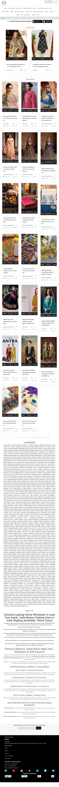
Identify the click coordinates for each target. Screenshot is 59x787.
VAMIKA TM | (35, 590)
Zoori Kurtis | (39, 604)
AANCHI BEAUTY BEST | (49, 448)
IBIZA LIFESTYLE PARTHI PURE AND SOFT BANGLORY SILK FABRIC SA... (48, 373)
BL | (47, 466)
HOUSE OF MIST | (31, 486)
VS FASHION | (44, 599)
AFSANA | (16, 452)
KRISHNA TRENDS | (44, 509)
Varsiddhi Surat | (14, 594)
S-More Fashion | (24, 563)
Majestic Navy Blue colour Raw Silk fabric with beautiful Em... (48, 170)
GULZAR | (18, 483)
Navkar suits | (30, 538)
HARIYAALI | (49, 483)
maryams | (28, 526)
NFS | (22, 540)
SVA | (28, 583)
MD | (40, 528)
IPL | (11, 488)
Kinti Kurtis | (15, 507)
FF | (9, 478)
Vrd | (30, 599)
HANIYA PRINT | (34, 483)
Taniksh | (38, 585)
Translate (55, 2)
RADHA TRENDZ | (22, 550)
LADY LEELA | (17, 512)
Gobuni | (15, 481)
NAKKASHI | (45, 537)
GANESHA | (10, 479)
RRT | (10, 561)
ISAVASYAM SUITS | (18, 488)
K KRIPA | (17, 493)
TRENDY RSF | (46, 587)
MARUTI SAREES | (20, 526)
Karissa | (27, 498)
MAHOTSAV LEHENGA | (28, 523)
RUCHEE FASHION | (26, 561)
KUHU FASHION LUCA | (20, 511)
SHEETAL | (27, 573)
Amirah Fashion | (9, 455)
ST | (40, 580)
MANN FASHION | (50, 524)
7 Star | (53, 446)
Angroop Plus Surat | (42, 455)
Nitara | (21, 542)
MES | (48, 530)
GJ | (45, 479)
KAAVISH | (31, 493)
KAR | (13, 498)
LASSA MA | (44, 512)
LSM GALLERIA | (49, 517)
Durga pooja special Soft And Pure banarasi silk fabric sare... (10, 169)
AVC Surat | (26, 460)
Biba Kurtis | (51, 464)
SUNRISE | (48, 582)
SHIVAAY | (44, 573)
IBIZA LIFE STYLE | (41, 486)
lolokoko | (41, 517)
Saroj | (20, 569)
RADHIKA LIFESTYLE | (44, 550)
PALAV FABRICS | (38, 543)
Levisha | (38, 516)
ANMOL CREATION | (32, 457)
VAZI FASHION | (28, 594)
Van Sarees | (47, 590)
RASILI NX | (49, 556)
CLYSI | (23, 469)
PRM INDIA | (22, 549)
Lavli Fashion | (34, 514)
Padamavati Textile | (19, 543)
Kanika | (53, 497)
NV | (33, 542)
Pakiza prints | (29, 543)
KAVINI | (41, 500)
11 (38, 437)
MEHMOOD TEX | (41, 530)
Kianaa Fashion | (9, 505)
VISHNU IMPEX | (8, 597)
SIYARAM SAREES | (50, 578)
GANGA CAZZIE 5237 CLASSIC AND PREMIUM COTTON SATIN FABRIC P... (29, 118)
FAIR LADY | (24, 476)
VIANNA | (42, 594)
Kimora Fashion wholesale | (46, 505)
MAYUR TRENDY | (24, 528)
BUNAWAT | (37, 445)
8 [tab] (37, 76)
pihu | (35, 545)
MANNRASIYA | (7, 526)
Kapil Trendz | (8, 498)
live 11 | (26, 517)
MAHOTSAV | (7, 523)
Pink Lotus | (43, 545)
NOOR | (30, 542)
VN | (51, 597)
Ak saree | (27, 452)
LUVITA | (25, 519)
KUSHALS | (32, 511)
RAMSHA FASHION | (12, 554)
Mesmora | (52, 530)
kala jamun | (44, 495)
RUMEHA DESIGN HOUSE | (45, 561)
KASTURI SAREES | (34, 500)
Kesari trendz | (46, 502)
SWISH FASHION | (50, 583)
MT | (31, 535)
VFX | (38, 594)
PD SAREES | (23, 545)
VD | (33, 594)
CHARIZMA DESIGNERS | (44, 467)
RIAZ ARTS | (49, 557)
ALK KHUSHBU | (34, 453)
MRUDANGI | (26, 535)
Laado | (42, 511)
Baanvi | (6, 462)
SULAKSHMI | (35, 582)
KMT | (26, 507)
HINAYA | (29, 485)
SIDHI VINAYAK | (32, 578)
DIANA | (28, 472)
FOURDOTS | (37, 478)
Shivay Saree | (51, 573)
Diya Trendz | (39, 472)
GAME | (48, 478)
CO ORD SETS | (29, 469)
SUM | (40, 582)
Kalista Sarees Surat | (27, 497)
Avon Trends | (33, 460)
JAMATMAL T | (49, 488)
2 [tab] (25, 76)
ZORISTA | (46, 604)
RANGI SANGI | (45, 554)
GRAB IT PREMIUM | (23, 481)
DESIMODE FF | (43, 471)
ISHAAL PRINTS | (27, 488)
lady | (11, 512)
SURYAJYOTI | (14, 583)
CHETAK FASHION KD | (15, 469)
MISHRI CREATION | (9, 531)
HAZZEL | (11, 485)
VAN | (41, 590)
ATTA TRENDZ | (19, 460)
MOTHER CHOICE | (50, 533)
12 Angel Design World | (36, 446)
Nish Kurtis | (47, 540)
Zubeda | (13, 606)
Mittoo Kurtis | (27, 531)
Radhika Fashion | (32, 550)
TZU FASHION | (37, 588)
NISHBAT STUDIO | (14, 542)
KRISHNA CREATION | (33, 509)
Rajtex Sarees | (51, 552)
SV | (25, 583)
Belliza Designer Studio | (29, 464)
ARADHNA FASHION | (9, 459)
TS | (20, 588)
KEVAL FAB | (19, 504)
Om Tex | (40, 542)
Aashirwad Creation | (34, 450)
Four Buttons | (29, 478)
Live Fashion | (33, 517)
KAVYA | (46, 500)
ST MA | (43, 580)
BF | (47, 464)
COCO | (36, 469)
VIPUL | (18, 595)
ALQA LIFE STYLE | (50, 453)
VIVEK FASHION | (35, 597)
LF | (42, 516)
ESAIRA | (39, 474)
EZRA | (19, 476)
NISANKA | (31, 540)
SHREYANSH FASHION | (25, 576)
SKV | (7, 580)
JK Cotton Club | (11, 492)
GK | (47, 479)
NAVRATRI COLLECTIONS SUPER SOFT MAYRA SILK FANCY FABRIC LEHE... (47, 118)
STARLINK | (48, 580)
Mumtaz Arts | (47, 535)
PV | (43, 549)
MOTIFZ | (6, 535)
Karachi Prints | (20, 498)
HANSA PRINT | (42, 483)
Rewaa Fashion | (34, 557)
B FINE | (48, 460)
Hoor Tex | (7, 486)
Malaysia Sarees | (9, 524)
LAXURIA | (32, 516)
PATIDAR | (6, 545)
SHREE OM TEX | (51, 575)
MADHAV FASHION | (12, 521)
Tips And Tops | (37, 587)
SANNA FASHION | (37, 568)
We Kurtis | (15, 601)
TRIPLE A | (52, 587)
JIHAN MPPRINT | (28, 490)
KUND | (28, 511)
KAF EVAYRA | (47, 493)
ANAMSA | (33, 455)
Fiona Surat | (15, 478)
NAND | (50, 537)
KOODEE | (41, 507)
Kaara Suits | (24, 493)
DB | (14, 471)
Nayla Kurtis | (43, 538)
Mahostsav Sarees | (49, 521)
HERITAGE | (16, 485)
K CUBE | (12, 493)
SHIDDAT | (33, 573)
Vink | (14, 595)
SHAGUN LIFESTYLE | (19, 571)
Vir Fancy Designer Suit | (40, 595)
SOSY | (30, 580)
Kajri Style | (26, 495)
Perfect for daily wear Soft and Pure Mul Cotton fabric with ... (28, 270)
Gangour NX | (27, 479)
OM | (36, 542)
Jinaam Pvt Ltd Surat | (39, 490)
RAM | (5, 554)
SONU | (26, 580)
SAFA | (11, 564)
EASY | (53, 472)
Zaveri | (11, 604)
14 (46, 437)
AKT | (36, 452)
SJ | (5, 580)
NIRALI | (26, 540)
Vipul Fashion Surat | (26, 595)
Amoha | (14, 445)
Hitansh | (52, 485)
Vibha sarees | (48, 594)
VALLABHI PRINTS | (9, 590)
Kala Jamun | (7, 445)
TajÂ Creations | (29, 585)
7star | (6, 448)
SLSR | (10, 580)
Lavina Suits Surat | (14, 514)
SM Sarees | (15, 580)
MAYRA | (49, 526)
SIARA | (18, 578)
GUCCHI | (33, 481)
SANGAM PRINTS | (45, 566)
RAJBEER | (6, 552)
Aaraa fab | (7, 450)
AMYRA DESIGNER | (26, 455)
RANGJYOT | (52, 554)
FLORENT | (21, 478)
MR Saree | (15, 535)
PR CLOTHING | (35, 547)
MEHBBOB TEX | (27, 530)
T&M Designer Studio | (17, 585)
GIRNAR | (41, 479)
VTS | (51, 599)
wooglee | (35, 601)
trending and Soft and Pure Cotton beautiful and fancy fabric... (9, 219)
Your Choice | (19, 602)
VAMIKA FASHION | (19, 590)
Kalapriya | (7, 497)
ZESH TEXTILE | (18, 604)
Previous (3, 52)
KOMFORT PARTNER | (33, 507)
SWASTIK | (33, 583)
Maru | (13, 526)
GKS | (49, 479)
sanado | (32, 566)
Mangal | (25, 524)
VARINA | (49, 592)
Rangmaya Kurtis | (15, 556)
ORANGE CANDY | (48, 542)
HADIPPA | (24, 483)
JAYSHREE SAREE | (19, 490)
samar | (16, 566)
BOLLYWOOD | (16, 467)
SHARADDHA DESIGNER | (17, 573)
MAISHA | (37, 523)
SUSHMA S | (21, 583)
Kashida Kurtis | (9, 500)
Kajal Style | (18, 495)
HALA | (28, 483)
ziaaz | (25, 604)
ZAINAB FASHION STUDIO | (35, 602)
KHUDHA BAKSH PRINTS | (29, 504)
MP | (10, 535)
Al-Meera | (22, 453)
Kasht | (16, 500)
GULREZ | (13, 483)
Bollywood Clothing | (27, 467)
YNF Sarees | (11, 602)
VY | (54, 599)
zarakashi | (19, 446)
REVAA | (23, 557)
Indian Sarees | (51, 486)
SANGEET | (52, 566)
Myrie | (53, 535)
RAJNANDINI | (12, 552)
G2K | (44, 478)
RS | (13, 561)
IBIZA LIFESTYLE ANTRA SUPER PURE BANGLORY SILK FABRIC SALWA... (10, 372)
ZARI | (53, 602)
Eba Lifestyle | (8, 474)
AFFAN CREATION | (9, 452)
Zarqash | (6, 604)
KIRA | (20, 507)
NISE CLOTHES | (38, 540)
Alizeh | (27, 453)
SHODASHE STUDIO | (9, 575)
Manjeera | (31, 524)
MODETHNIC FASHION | (41, 531)
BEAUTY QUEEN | (8, 464)
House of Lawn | (22, 486)
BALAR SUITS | (34, 462)
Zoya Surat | (52, 604)
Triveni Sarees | (14, 588)
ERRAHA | (35, 474)
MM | (33, 531)
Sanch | (37, 566)
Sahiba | (21, 564)
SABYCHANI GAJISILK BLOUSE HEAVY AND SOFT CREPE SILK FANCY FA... (48, 272)
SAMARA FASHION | (24, 566)
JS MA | (47, 492)
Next (57, 52)
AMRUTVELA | (17, 455)
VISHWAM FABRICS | (17, 597)
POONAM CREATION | (14, 547)
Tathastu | (7, 587)
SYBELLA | (7, 585)
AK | (22, 452)
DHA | (13, 472)
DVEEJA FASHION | (47, 472)
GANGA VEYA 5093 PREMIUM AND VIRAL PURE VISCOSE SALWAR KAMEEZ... (48, 323)
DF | (10, 472)
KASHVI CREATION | (24, 500)
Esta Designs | (46, 474)
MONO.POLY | (32, 533)
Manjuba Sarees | (40, 524)
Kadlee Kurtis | (38, 493)
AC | (44, 450)
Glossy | (10, 481)
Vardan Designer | (41, 592)
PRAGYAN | (42, 547)
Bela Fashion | (17, 464)
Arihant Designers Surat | (30, 459)
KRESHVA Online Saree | (16, 509)
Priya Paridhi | (14, 549)
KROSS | (12, 511)
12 (40, 437)
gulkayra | (38, 481)
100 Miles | (26, 446)
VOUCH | (25, 599)
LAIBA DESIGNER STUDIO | (34, 512)
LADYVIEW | (24, 512)
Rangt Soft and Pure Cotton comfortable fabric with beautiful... (28, 219)
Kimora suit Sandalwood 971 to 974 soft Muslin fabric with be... (10, 118)
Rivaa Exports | (34, 559)
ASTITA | (13, 460)
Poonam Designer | (25, 547)
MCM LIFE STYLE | (34, 528)
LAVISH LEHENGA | (25, 514)
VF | (35, 594)
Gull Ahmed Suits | (47, 481)
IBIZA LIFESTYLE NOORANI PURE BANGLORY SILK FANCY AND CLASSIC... (29, 372)
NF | (20, 540)
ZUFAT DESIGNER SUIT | (22, 606)
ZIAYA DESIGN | (31, 604)
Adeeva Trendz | (49, 450)
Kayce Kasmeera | (17, 502)
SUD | (25, 582)
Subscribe (38, 728)
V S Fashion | (45, 588)
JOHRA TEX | (40, 492)
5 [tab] (31, 76)
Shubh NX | (44, 576)
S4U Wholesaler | (35, 563)
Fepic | (6, 478)
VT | (49, 599)
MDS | (50, 528)
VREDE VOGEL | (36, 599)
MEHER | (34, 530)
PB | (10, 545)
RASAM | (43, 556)
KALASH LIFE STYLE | (15, 497)
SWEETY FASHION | (41, 583)
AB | (42, 450)
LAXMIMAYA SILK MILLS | (49, 514)
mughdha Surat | (38, 535)
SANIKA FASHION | (9, 568)
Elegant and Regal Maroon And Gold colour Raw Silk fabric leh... (28, 169)
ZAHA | (26, 602)
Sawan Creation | (41, 569)
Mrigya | (20, 535)
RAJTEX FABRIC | (42, 552)
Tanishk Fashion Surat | (48, 585)
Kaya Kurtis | (51, 500)
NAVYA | (37, 538)
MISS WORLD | (18, 531)
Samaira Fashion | (9, 566)
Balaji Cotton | (13, 462)
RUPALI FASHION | (14, 563)
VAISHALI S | (52, 588)
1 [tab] (22, 76)
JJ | (5, 492)
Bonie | (35, 467)
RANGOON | (24, 556)
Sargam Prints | (13, 569)
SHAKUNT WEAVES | (38, 571)
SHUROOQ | (13, 578)
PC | (13, 545)
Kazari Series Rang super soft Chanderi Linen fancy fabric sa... (29, 423)
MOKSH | (25, 533)
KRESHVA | (7, 509)
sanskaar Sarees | (47, 568)
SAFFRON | (16, 564)
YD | (5, 602)
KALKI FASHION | (38, 497)
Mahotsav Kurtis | (16, 523)
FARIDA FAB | (30, 476)
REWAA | (27, 557)
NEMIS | (49, 538)
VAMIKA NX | (28, 590)
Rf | (45, 557)
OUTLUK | (10, 543)
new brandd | (14, 540)
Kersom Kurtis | (27, 502)
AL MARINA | (50, 452)
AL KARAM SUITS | (42, 452)
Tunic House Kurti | (27, 588)
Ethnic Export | (12, 476)
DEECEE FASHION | (20, 471)
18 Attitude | (47, 446)
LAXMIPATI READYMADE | (11, 516)
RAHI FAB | (52, 550)
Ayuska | (31, 445)
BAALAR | (53, 460)
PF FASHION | (30, 545)
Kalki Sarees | (47, 497)
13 (43, 437)
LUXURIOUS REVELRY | (34, 519)
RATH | (53, 556)
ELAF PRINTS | (17, 474)
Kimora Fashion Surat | (31, 505)
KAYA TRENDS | (8, 502)
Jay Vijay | (12, 490)
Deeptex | (36, 471)
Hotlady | (13, 486)
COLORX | (40, 469)
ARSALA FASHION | (47, 459)
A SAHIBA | (11, 448)
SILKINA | (38, 578)
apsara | (53, 457)
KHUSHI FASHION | (41, 504)
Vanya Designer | (31, 592)
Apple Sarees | (46, 457)
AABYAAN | (16, 448)
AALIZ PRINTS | (39, 448)
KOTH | (46, 507)
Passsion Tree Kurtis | (49, 543)
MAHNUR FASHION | (38, 521)
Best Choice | (41, 464)
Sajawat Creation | (28, 564)
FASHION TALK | (38, 476)
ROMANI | (47, 559)
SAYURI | (48, 569)
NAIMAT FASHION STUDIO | (34, 537)
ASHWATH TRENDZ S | (23, 445)
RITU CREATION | (13, 559)
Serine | (53, 569)
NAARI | (17, 537)
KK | (23, 507)
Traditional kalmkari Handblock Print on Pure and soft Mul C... (10, 270)
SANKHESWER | (28, 568)
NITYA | (26, 542)
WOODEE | (29, 601)
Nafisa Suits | (23, 537)
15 (48, 437)
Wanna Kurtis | (8, 601)
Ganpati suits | (35, 479)
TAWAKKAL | (13, 587)
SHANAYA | (47, 571)
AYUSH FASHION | (41, 460)
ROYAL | (52, 559)
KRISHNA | (25, 509)
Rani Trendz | (31, 556)
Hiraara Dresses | (37, 485)
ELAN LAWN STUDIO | (26, 474)
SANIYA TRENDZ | (18, 568)
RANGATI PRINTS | (36, 554)
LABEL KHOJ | (48, 511)
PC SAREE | (17, 545)
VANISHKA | (23, 592)
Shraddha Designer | (21, 575)
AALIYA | (33, 448)
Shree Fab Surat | (32, 575)
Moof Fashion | (41, 533)
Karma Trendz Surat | (36, 498)
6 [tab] (33, 76)
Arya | (53, 459)
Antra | (39, 457)
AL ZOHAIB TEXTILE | (13, 453)
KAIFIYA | (53, 493)
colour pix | (46, 469)
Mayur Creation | (14, 528)
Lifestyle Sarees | (9, 517)
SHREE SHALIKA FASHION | (11, 576)
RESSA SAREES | (17, 557)
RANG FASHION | (26, 554)
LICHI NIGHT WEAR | (49, 516)
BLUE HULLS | (8, 467)
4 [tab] (29, 76)
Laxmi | (41, 514)
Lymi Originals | (44, 519)
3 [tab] (27, 76)
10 (35, 437)
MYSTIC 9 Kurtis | (9, 537)
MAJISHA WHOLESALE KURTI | (47, 523)
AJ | (20, 452)
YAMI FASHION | (42, 601)
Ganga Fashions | (18, 479)
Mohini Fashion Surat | (16, 533)
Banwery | (52, 462)
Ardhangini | (18, 459)
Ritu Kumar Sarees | (24, 559)
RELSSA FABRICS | (8, 557)
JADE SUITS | (41, 488)
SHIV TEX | (39, 573)
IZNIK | (36, 488)
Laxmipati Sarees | (23, 516)
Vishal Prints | (51, 595)
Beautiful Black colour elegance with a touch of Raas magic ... (10, 321)
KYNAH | (37, 511)
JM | (17, 492)
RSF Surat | (17, 561)
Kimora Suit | (7, 507)
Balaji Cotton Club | (24, 462)
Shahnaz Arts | (29, 571)
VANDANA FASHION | (15, 592)
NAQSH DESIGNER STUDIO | (15, 538)
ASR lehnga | (7, 460)
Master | (44, 526)
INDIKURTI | (7, 488)
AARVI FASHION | (14, 450)
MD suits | (45, 528)
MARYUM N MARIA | (36, 526)
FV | (42, 478)
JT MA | (51, 492)
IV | (33, 488)
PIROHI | (49, 545)
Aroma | (40, 459)
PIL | (38, 545)
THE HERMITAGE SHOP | (23, 587)
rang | (20, 554)
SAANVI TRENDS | (46, 563)
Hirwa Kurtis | (46, 485)
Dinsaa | (32, 472)
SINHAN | (43, 578)
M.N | (50, 519)
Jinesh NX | (49, 490)
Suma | (44, 582)
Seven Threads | (8, 571)
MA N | (53, 519)
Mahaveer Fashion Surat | (25, 521)
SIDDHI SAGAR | (24, 578)
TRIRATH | (13, 446)
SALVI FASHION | (51, 564)
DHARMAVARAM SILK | (20, 472)
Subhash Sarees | (19, 582)
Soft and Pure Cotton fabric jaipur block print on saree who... (48, 221)
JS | (44, 492)
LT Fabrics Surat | (18, 519)
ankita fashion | (22, 457)
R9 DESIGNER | (13, 550)
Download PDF (7, 126)
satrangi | (33, 569)
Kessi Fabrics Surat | (10, 504)
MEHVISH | (49, 445)
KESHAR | (53, 502)
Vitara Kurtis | (26, 597)
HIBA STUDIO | (23, 485)
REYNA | (41, 557)
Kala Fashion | (35, 495)
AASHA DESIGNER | (23, 450)
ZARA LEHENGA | (47, 602)
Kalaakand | (51, 495)
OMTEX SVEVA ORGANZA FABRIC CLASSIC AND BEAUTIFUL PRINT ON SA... (28, 321)
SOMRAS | (21, 580)
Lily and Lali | (19, 517)
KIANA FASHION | (51, 504)
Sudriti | (29, 582)
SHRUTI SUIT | (36, 576)
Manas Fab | (18, 524)
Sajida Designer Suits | (40, 564)
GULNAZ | (8, 483)
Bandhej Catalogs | (44, 462)
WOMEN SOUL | (23, 601)
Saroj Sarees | (26, 569)
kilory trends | (19, 505)
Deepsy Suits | (29, 471)
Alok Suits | (42, 453)
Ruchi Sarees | (35, 561)
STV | (12, 582)
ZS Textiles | (7, 606)
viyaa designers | (45, 597)
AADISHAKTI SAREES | (25, 448)
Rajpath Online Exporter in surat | (27, 552)
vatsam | (21, 594)
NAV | (24, 538)
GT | (29, 481)
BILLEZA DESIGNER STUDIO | (11, 466)
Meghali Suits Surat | (15, 530)
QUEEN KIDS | (48, 549)
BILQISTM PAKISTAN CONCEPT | (27, 466)
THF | (31, 587)
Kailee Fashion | (9, 495)
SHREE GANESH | (42, 575)
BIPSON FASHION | (41, 466)
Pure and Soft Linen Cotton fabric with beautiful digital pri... (9, 423)
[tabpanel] (17, 52)
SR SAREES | (35, 580)
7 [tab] (35, 76)
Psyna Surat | (38, 549)
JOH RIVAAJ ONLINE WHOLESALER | (27, 492)
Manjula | (43, 445)
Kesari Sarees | (36, 502)
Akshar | (32, 452)
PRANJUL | (47, 547)
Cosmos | (52, 469)
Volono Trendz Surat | (16, 599)
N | (14, 537)
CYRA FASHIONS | (8, 471)
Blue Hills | (51, 466)
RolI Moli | (41, 559)
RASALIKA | (38, 556)
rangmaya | (7, 556)
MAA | (5, 521)
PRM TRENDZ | (30, 549)
